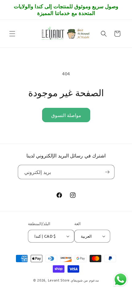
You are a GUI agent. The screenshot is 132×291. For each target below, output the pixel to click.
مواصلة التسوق (66, 115)
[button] (12, 33)
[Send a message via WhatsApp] (120, 279)
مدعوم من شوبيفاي (85, 280)
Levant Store (59, 280)
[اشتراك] (107, 172)
